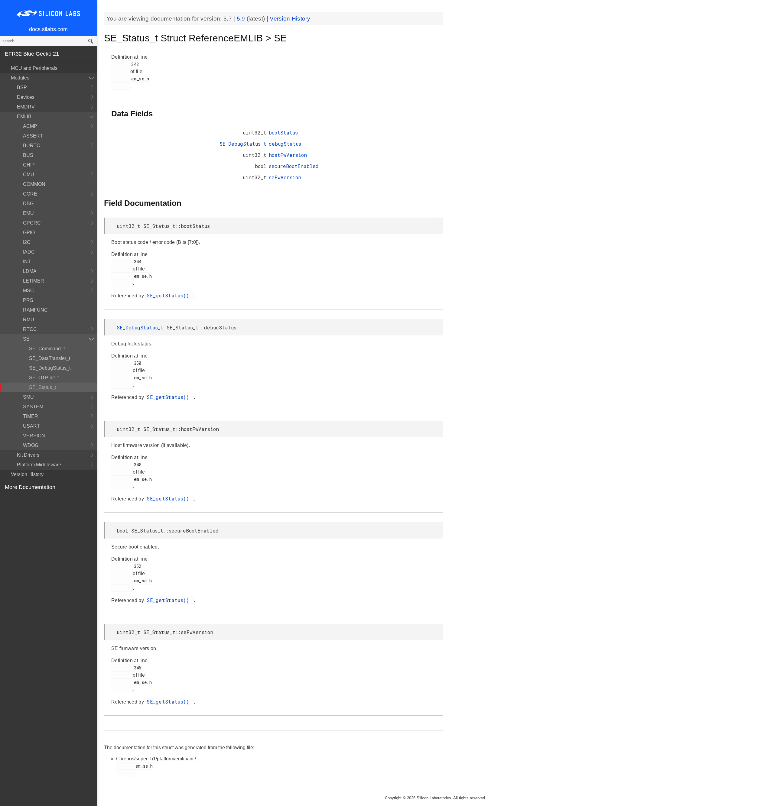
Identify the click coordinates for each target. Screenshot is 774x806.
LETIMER (33, 280)
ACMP (30, 126)
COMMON (34, 184)
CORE (30, 193)
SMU (28, 397)
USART (31, 426)
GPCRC (32, 222)
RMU (28, 319)
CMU (28, 174)
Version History (27, 474)
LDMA (30, 271)
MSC (28, 290)
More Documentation (30, 487)
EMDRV (26, 106)
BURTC (31, 145)
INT (27, 261)
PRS (28, 300)
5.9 (242, 18)
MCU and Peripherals (34, 68)
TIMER (30, 416)
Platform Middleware (39, 464)
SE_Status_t (42, 387)
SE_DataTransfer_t (49, 358)
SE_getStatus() (169, 295)
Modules (20, 77)
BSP (22, 87)
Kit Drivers (28, 455)
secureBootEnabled (294, 166)
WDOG (30, 445)
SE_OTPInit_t (44, 377)
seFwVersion (285, 177)
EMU (28, 213)
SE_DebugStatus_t (49, 368)
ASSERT (33, 135)
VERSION (34, 435)
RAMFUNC (35, 309)
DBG (28, 203)
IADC (29, 251)
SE (26, 338)
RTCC (30, 329)
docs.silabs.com (48, 29)
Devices (25, 97)
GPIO (29, 232)
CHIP (29, 164)
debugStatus (285, 144)
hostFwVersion (288, 155)
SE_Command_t (47, 348)
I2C (27, 242)
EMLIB (24, 116)
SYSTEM (33, 406)
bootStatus (283, 132)
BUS (28, 155)
